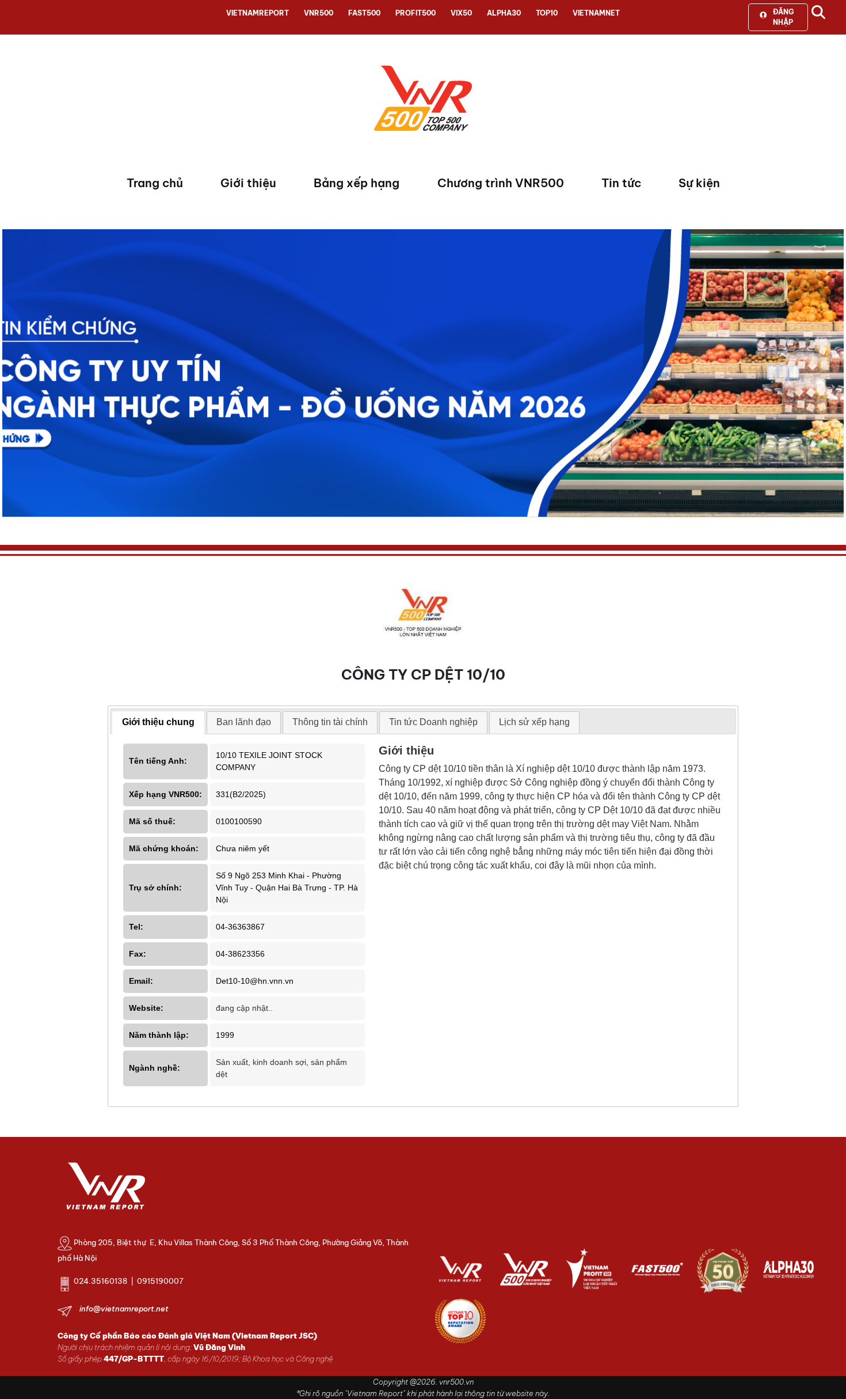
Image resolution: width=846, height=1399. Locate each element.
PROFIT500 (415, 13)
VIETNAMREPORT (257, 13)
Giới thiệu (248, 183)
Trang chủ (155, 183)
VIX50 (461, 13)
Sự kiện (699, 183)
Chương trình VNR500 (500, 183)
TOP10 (547, 13)
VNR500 (318, 13)
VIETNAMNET (596, 13)
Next (11, 376)
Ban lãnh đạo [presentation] (243, 722)
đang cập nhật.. (244, 1008)
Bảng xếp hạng (356, 183)
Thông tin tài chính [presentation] (330, 722)
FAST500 (364, 13)
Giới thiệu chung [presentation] (158, 722)
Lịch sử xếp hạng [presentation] (534, 722)
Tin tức (621, 183)
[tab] (158, 722)
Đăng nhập (783, 16)
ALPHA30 (504, 13)
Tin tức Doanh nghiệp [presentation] (433, 722)
